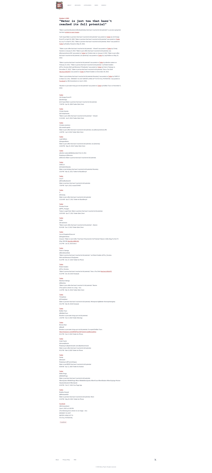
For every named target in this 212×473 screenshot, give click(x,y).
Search (103, 5)
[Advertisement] (138, 30)
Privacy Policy (66, 459)
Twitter (109, 37)
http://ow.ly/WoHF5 (106, 271)
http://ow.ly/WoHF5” (65, 71)
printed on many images (72, 32)
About (69, 5)
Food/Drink (63, 422)
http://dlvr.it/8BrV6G (73, 241)
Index (96, 5)
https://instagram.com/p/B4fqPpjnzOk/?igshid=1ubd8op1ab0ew (77, 332)
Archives (77, 5)
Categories (87, 5)
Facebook (62, 81)
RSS (75, 459)
